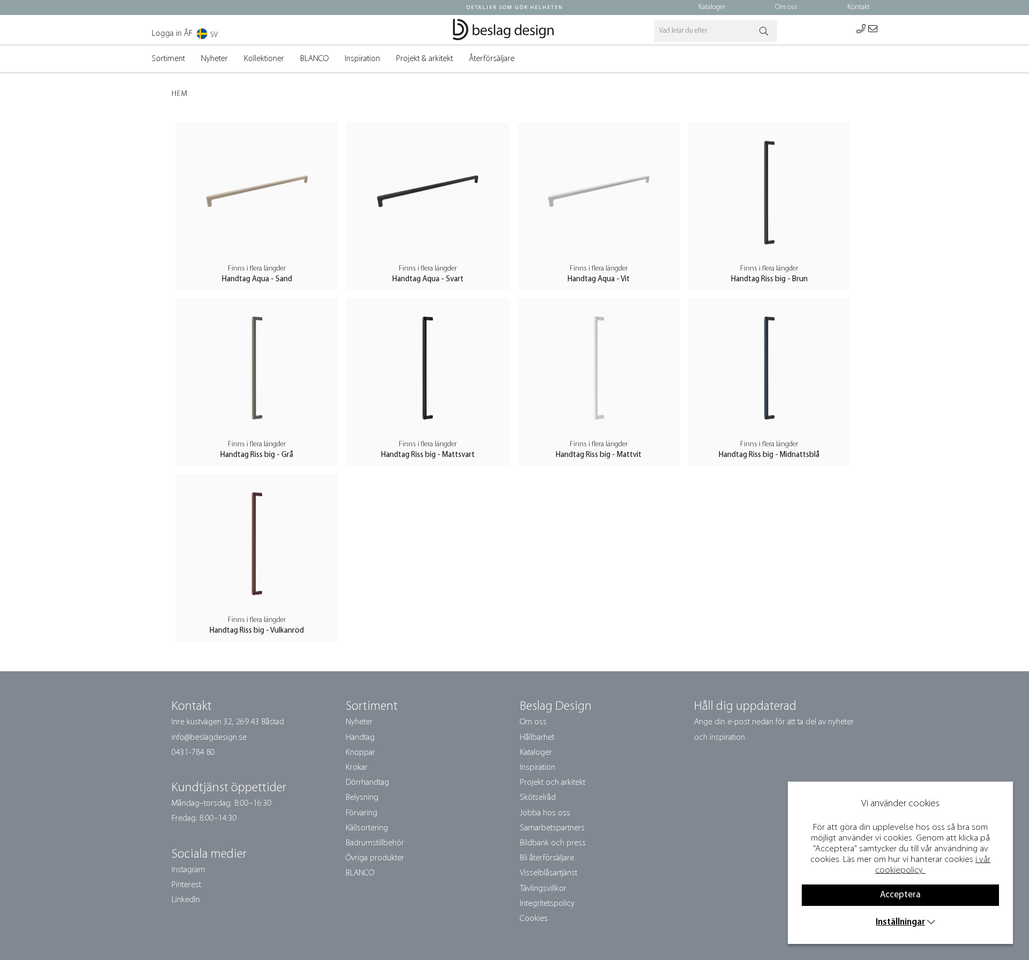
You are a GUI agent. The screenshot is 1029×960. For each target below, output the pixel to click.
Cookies (534, 918)
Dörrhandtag (367, 782)
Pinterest (186, 885)
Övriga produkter (375, 858)
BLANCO (314, 59)
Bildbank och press (553, 843)
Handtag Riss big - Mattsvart (428, 455)
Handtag (360, 737)
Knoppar (360, 752)
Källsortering (367, 828)
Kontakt (858, 7)
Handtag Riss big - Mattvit (599, 455)
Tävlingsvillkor (543, 888)
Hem (180, 94)
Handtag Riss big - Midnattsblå (769, 455)
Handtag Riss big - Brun (769, 279)
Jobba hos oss (545, 813)
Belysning (362, 797)
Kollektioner (264, 59)
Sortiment (168, 59)
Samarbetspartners (552, 828)
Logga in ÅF (172, 33)
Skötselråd (538, 797)
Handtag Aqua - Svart (428, 279)
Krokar (357, 767)
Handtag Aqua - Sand (257, 279)
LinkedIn (186, 900)
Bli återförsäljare (547, 858)
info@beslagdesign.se (209, 737)
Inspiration (362, 59)
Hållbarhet (537, 737)
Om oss (786, 7)
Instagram (188, 870)
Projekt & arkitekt (424, 59)
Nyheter (214, 59)
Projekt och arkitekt (552, 782)
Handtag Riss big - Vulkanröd (257, 631)
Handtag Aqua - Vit (599, 279)
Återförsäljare (491, 59)
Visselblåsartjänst (548, 873)
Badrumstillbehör (375, 843)
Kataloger (711, 7)
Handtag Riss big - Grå (256, 455)
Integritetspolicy (547, 903)
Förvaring (361, 813)
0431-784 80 (193, 752)
